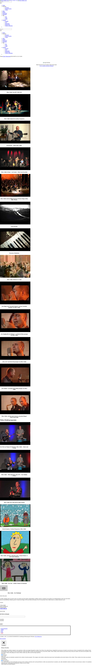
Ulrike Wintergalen (6, 56)
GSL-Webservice (38, 636)
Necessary (5, 654)
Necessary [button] (3, 653)
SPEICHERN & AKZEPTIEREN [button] (8, 664)
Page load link (3, 638)
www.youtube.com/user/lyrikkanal (46, 65)
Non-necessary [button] (4, 659)
